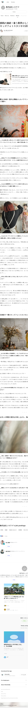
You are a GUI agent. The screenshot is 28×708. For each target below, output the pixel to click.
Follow (14, 11)
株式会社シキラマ (12, 7)
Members (12, 15)
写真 (2, 529)
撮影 (6, 529)
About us (7, 15)
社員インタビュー (13, 529)
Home (2, 15)
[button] (14, 671)
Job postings (23, 15)
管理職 (20, 529)
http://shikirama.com (9, 8)
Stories (17, 15)
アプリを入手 (23, 674)
